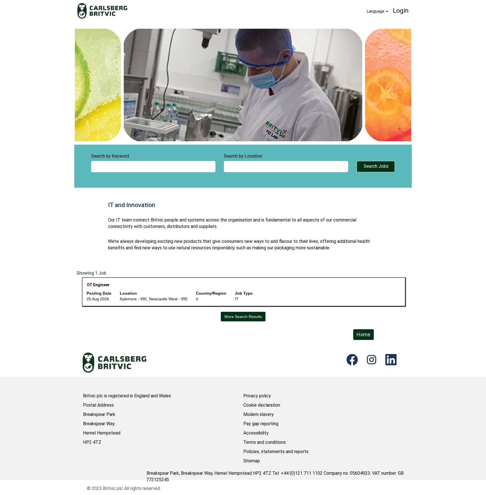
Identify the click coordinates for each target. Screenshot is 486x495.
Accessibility (256, 433)
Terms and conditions (264, 442)
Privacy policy (257, 395)
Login (401, 10)
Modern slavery (258, 414)
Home (363, 334)
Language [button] (376, 11)
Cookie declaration (261, 405)
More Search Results (243, 316)
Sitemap (251, 460)
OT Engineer (98, 285)
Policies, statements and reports (276, 451)
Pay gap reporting (260, 423)
